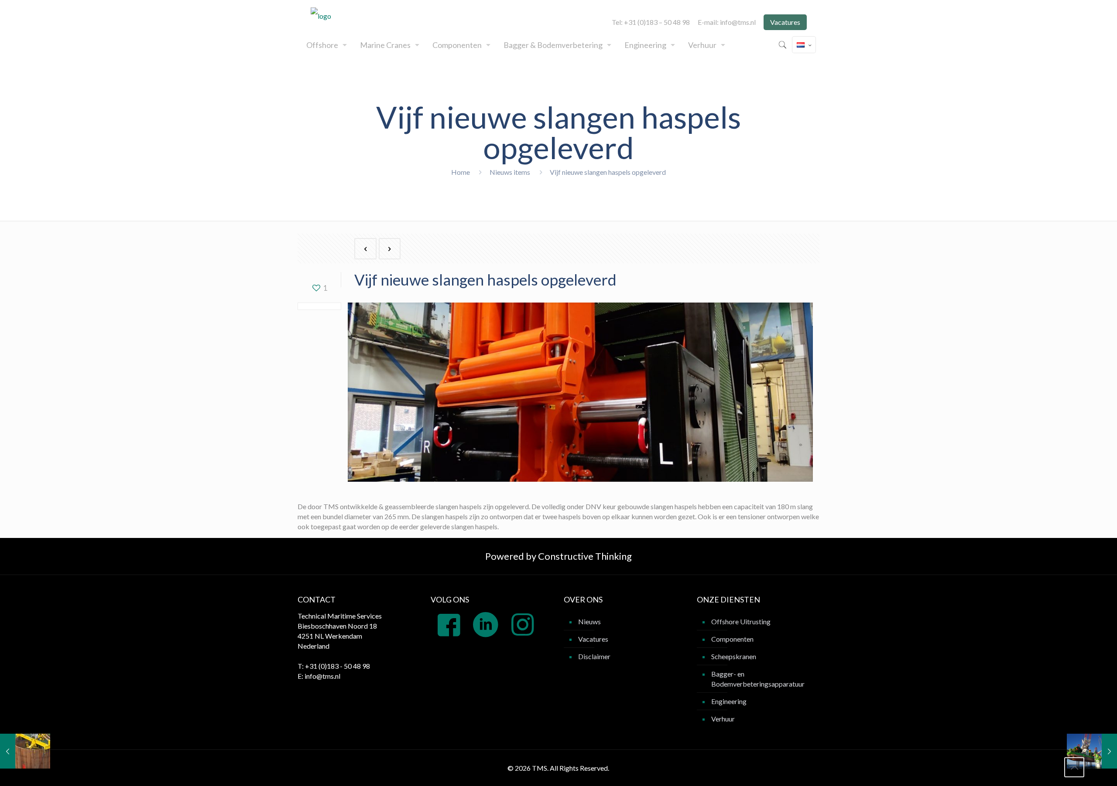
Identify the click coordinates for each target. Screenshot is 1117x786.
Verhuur (723, 719)
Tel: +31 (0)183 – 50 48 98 (651, 22)
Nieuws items (510, 172)
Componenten (732, 639)
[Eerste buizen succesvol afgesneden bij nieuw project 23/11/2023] (25, 751)
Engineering (729, 701)
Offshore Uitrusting (741, 621)
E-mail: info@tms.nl (727, 22)
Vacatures (785, 22)
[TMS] (321, 15)
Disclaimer (594, 656)
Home (460, 172)
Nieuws (589, 621)
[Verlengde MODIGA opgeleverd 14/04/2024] (1092, 751)
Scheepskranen (733, 656)
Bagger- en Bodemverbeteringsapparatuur (758, 679)
